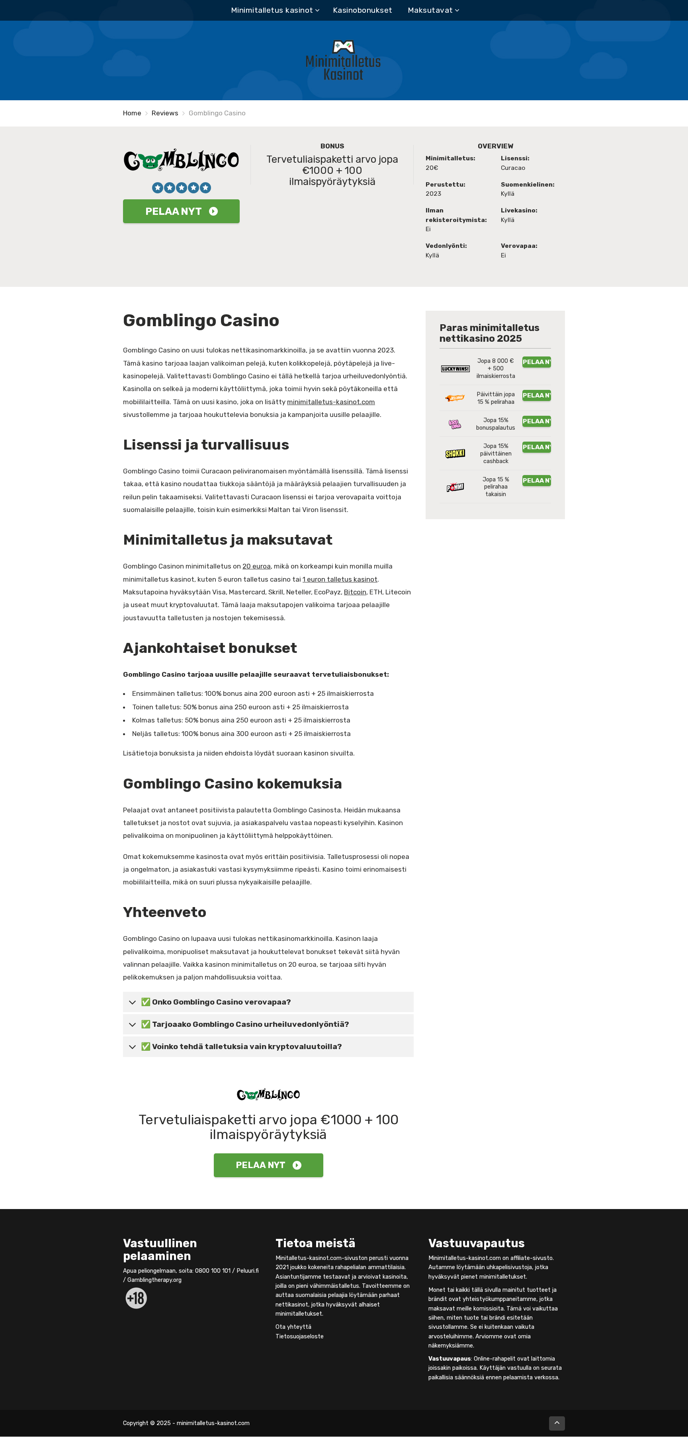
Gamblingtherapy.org (154, 1280)
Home (132, 113)
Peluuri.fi (247, 1270)
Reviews (165, 113)
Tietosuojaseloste (300, 1336)
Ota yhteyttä (293, 1326)
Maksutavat (430, 10)
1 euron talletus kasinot (340, 579)
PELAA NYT (173, 211)
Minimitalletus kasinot (272, 10)
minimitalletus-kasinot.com (331, 402)
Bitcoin (355, 592)
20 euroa (256, 566)
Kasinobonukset (363, 10)
